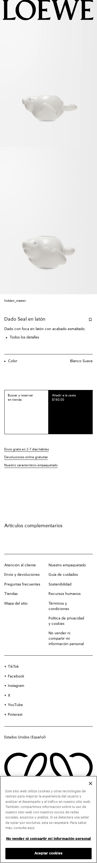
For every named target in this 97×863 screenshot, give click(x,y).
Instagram (16, 686)
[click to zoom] (48, 73)
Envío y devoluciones (22, 575)
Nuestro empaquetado (67, 565)
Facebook (16, 676)
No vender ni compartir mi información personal (66, 638)
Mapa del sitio (15, 603)
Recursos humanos (64, 594)
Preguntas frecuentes (22, 584)
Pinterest (15, 715)
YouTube (15, 705)
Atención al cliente (20, 565)
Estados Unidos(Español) (25, 737)
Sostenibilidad (59, 584)
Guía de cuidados (63, 575)
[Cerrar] (90, 783)
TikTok (13, 667)
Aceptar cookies (48, 853)
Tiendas (11, 594)
